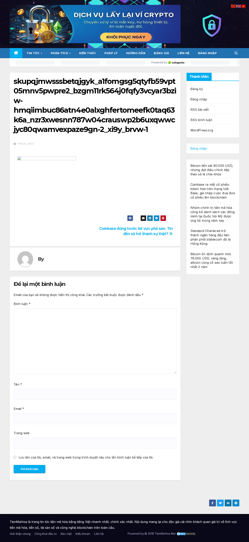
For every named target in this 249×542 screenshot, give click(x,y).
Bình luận (22, 304)
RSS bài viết (199, 110)
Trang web (22, 433)
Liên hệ (183, 53)
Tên (18, 384)
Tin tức (33, 53)
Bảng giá (161, 53)
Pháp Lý (111, 53)
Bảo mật (66, 533)
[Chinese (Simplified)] (233, 6)
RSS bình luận (201, 120)
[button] (236, 53)
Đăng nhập (207, 53)
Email (19, 409)
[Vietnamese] (243, 6)
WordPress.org (201, 130)
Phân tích (60, 53)
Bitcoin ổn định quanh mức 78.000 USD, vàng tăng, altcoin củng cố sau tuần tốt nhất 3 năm (211, 260)
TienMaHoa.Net (165, 533)
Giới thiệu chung (20, 533)
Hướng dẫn (136, 53)
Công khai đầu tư (45, 533)
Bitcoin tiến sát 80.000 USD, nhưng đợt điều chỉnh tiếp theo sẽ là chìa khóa (211, 170)
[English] (238, 6)
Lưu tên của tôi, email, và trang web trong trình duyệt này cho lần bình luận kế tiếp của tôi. (86, 457)
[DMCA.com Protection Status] (186, 533)
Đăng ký (196, 89)
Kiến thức (87, 53)
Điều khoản (82, 533)
